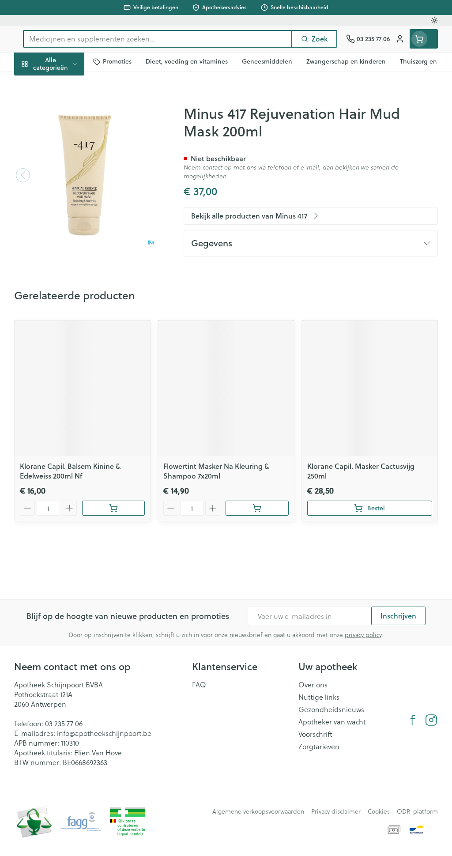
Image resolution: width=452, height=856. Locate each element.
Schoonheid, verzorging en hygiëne (70, 106)
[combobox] (157, 39)
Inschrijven (398, 616)
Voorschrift (315, 734)
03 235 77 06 (64, 723)
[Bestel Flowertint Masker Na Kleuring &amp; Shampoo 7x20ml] (257, 508)
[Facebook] (412, 720)
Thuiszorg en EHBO (70, 228)
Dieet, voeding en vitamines (70, 134)
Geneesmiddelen (70, 269)
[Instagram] (431, 720)
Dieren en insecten (70, 249)
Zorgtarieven (318, 746)
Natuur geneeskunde (70, 207)
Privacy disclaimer (336, 811)
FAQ (199, 685)
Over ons (313, 685)
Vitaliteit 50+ (70, 186)
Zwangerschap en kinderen (70, 162)
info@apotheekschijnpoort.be (104, 733)
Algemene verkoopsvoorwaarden (258, 811)
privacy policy (363, 634)
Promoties (38, 82)
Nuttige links (318, 697)
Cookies (379, 811)
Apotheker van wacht (331, 722)
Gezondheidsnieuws (331, 709)
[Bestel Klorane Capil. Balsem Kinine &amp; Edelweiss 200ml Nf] (113, 508)
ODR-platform (417, 811)
